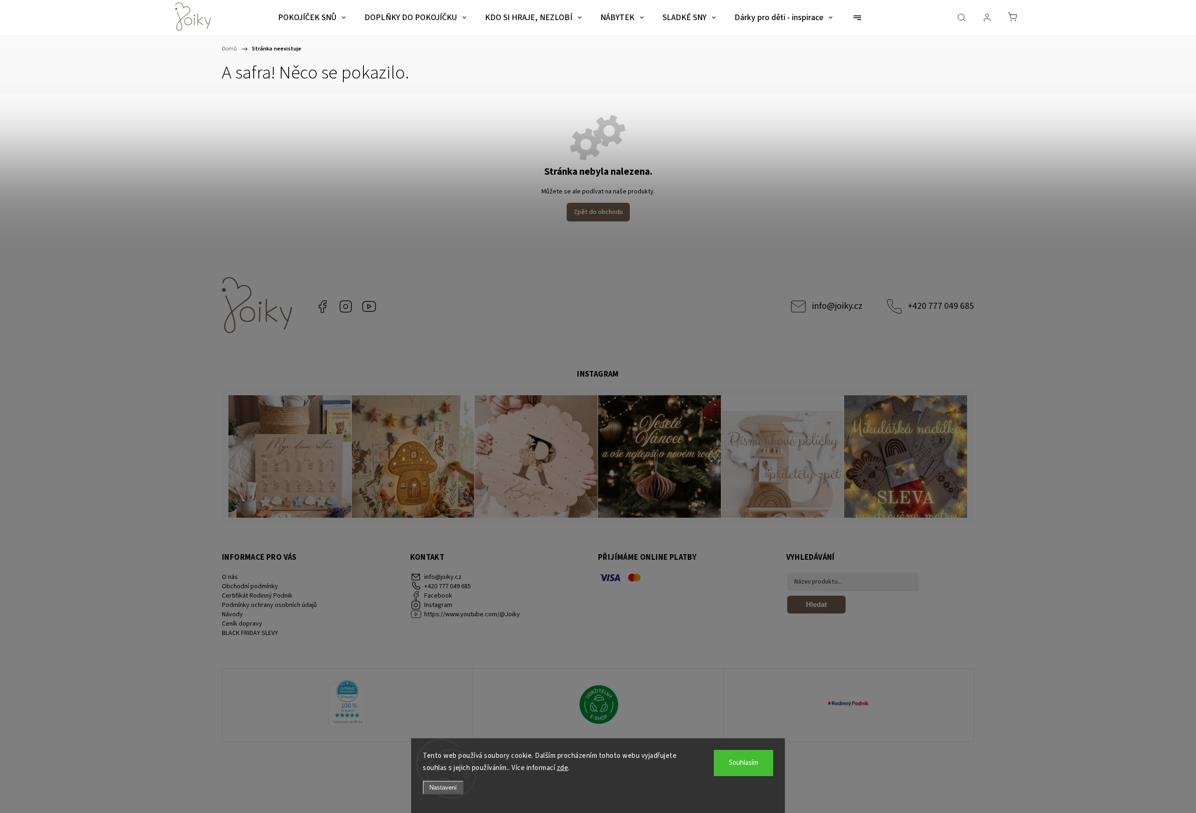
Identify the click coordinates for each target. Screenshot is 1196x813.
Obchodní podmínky (250, 586)
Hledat (816, 604)
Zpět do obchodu (598, 212)
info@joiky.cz (837, 306)
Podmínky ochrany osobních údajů (269, 605)
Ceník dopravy (242, 623)
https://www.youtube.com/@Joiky (369, 307)
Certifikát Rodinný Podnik (257, 595)
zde (563, 768)
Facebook (322, 307)
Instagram (346, 307)
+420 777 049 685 (941, 306)
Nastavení (443, 787)
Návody (232, 614)
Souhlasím (743, 763)
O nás (230, 577)
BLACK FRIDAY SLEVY (250, 633)
